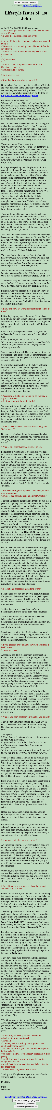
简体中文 (27, 5)
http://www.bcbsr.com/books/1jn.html (19, 95)
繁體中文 (37, 5)
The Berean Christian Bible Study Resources (26, 1097)
